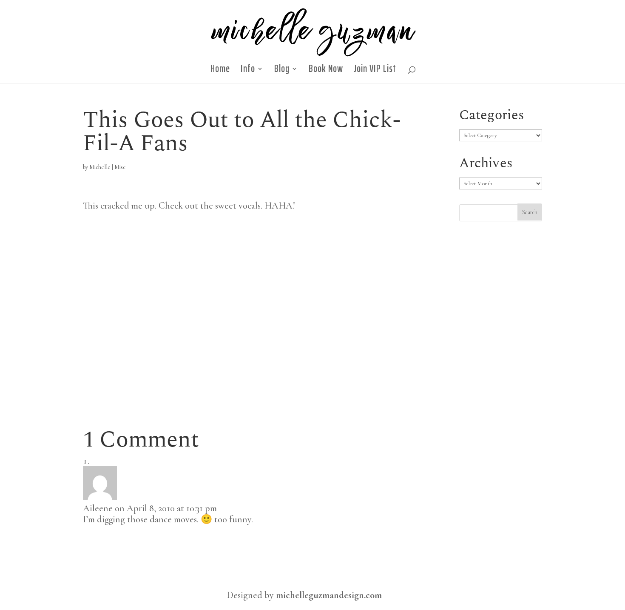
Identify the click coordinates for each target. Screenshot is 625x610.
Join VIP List (375, 71)
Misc (119, 167)
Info (248, 71)
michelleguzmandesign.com (329, 595)
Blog (282, 71)
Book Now (326, 71)
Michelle (100, 167)
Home (220, 71)
